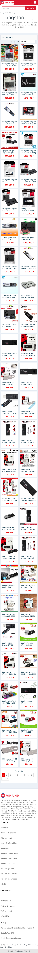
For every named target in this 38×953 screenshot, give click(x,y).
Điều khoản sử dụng (8, 838)
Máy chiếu (5, 916)
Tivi (2, 896)
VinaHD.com (19, 951)
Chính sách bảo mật (8, 833)
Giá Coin (9, 947)
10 (4, 779)
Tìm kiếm (30, 8)
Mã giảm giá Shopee (9, 879)
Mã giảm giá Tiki (7, 869)
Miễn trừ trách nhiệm (9, 843)
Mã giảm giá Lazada (9, 874)
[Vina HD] (11, 795)
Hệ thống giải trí (7, 901)
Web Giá (3, 947)
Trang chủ (4, 13)
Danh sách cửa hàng (9, 858)
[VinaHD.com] (10, 3)
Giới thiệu (4, 828)
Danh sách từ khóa (8, 863)
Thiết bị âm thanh (7, 906)
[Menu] (35, 2)
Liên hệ (3, 884)
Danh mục (5, 848)
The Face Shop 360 (24, 945)
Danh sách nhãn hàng (9, 853)
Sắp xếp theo (14, 42)
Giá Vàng (34, 945)
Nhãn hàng (12, 13)
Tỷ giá (14, 945)
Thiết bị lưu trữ (6, 911)
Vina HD (27, 951)
